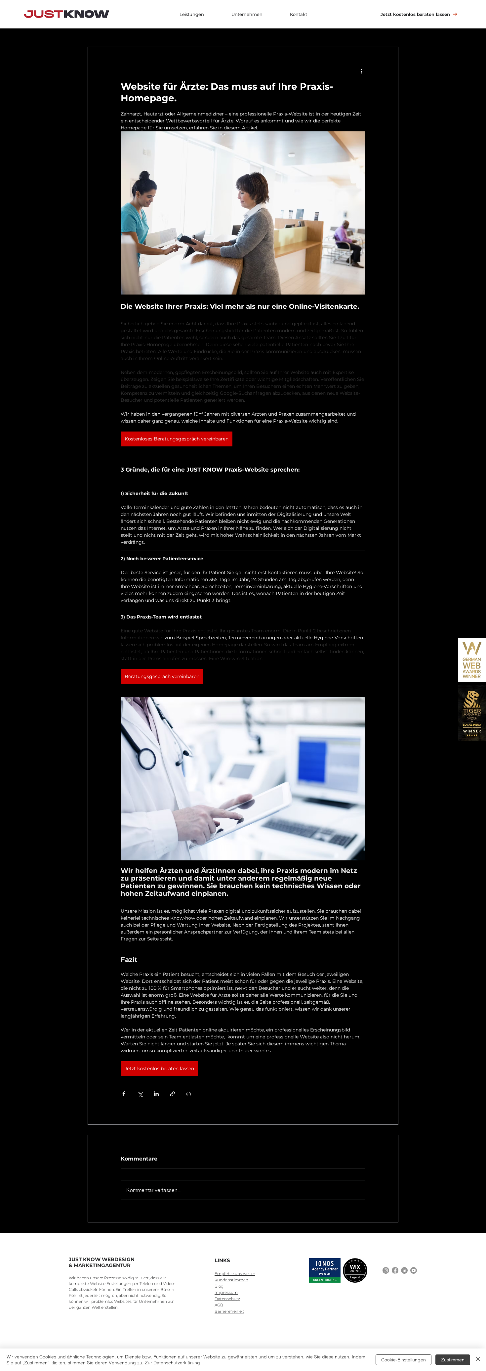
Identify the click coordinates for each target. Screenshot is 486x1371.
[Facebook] (395, 1270)
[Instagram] (386, 1270)
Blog (219, 1286)
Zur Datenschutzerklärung (172, 1363)
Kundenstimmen (231, 1279)
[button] (191, 14)
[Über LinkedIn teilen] (156, 1094)
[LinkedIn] (404, 1270)
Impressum (226, 1292)
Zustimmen (453, 1360)
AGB (219, 1304)
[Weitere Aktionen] (361, 71)
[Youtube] (413, 1270)
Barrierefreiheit (229, 1311)
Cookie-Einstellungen (403, 1360)
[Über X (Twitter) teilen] (140, 1094)
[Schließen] (478, 1360)
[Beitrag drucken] (188, 1094)
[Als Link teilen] (172, 1094)
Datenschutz (227, 1298)
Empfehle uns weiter (235, 1273)
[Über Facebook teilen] (124, 1094)
